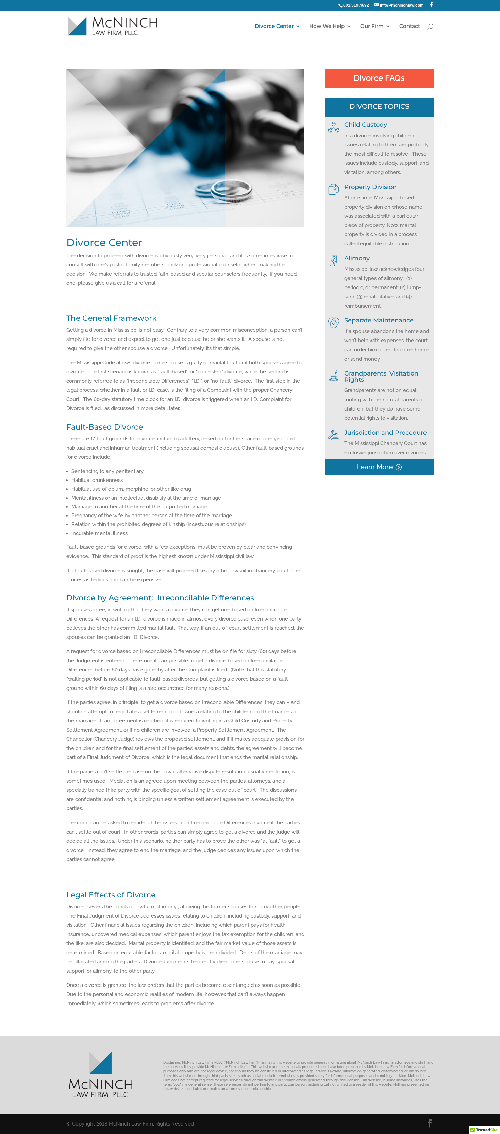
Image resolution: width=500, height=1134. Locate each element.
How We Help (327, 26)
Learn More (374, 467)
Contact (409, 26)
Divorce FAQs (379, 78)
